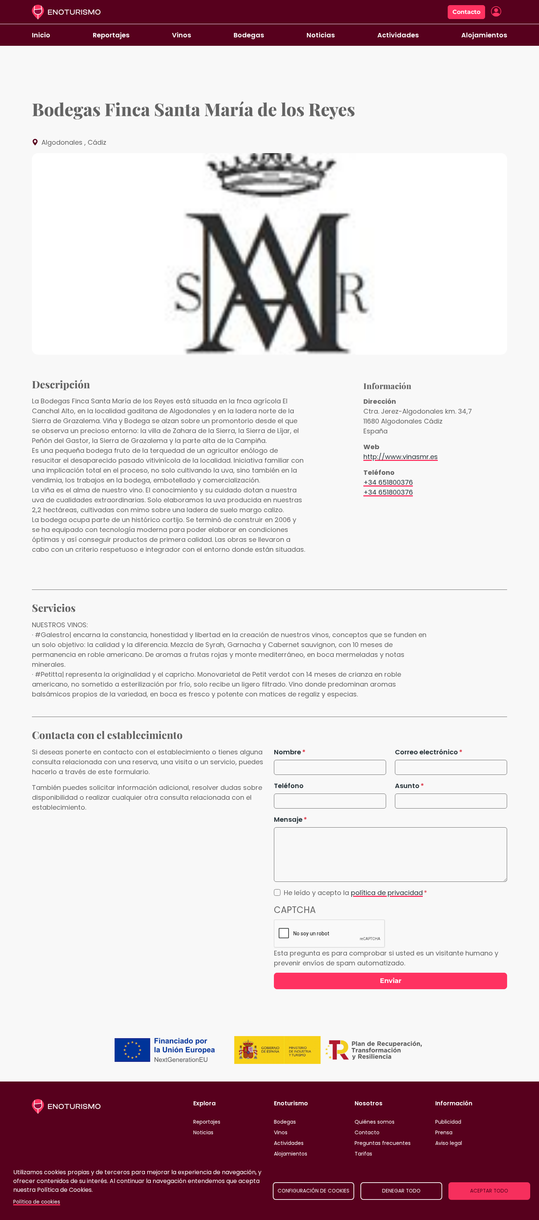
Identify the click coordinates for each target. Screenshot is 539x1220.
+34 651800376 (388, 482)
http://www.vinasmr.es (400, 456)
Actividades (398, 35)
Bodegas (249, 35)
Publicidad (448, 1121)
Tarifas (363, 1153)
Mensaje (288, 819)
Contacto (466, 11)
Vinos (181, 35)
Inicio (41, 35)
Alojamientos (484, 35)
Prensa (443, 1132)
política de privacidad (387, 892)
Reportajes (111, 35)
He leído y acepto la (353, 892)
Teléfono (289, 785)
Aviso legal (448, 1143)
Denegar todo (401, 1190)
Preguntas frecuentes (383, 1143)
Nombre (287, 752)
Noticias (321, 35)
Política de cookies (36, 1201)
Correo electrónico (426, 752)
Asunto (407, 785)
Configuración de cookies (313, 1190)
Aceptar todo (489, 1190)
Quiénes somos (375, 1121)
